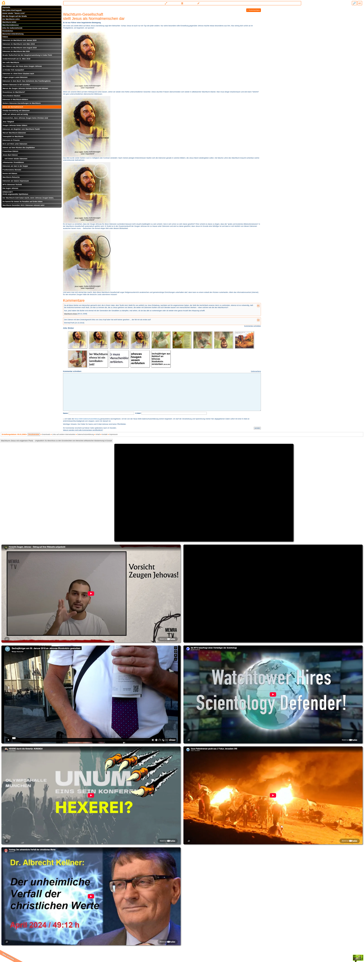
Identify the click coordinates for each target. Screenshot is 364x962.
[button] (182, 3)
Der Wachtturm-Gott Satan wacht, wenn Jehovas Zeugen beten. (28, 198)
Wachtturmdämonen (10, 25)
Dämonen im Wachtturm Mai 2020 (16, 51)
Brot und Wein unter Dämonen (15, 144)
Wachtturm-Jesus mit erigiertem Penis (17, 441)
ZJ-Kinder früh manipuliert (13, 70)
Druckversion (33, 434)
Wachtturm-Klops (70, 314)
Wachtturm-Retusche (11, 177)
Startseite (6, 7)
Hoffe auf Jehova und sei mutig (15, 114)
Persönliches (7, 31)
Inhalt (98, 434)
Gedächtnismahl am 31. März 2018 (16, 59)
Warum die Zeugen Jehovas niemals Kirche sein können (25, 88)
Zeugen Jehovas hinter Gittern (15, 125)
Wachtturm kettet (9, 22)
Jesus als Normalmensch (13, 107)
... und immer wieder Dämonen (15, 159)
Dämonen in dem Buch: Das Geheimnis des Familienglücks (27, 81)
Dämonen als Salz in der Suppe (15, 166)
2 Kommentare (253, 10)
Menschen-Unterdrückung (13, 34)
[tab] (182, 2)
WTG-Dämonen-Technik (12, 185)
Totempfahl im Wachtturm (13, 136)
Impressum (113, 434)
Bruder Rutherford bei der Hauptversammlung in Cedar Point (27, 55)
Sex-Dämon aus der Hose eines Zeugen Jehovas (22, 66)
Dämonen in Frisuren (11, 140)
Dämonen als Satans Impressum (16, 181)
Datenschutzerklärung (85, 434)
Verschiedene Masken (11, 96)
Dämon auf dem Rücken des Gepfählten (19, 148)
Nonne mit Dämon (10, 173)
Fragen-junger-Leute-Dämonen (15, 77)
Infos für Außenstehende (12, 28)
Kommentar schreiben (252, 326)
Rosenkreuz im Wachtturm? (14, 92)
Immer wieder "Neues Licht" (13, 13)
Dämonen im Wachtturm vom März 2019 (19, 44)
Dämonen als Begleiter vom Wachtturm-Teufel (21, 129)
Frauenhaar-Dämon (10, 151)
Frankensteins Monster (12, 170)
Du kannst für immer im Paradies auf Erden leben (22, 201)
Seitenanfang (256, 371)
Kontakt (104, 434)
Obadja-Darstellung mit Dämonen (16, 111)
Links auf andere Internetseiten (63, 434)
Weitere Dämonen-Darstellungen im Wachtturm (22, 103)
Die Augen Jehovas (10, 188)
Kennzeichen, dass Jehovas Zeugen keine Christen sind (25, 118)
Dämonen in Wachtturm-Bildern (15, 99)
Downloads (46, 434)
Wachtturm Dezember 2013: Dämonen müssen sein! (23, 205)
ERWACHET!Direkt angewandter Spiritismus (15, 193)
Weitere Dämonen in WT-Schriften (16, 85)
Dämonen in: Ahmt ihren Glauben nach (18, 74)
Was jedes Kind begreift (12, 10)
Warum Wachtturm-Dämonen (14, 133)
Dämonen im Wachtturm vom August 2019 (20, 48)
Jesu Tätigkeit (8, 122)
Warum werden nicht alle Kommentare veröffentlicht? (83, 430)
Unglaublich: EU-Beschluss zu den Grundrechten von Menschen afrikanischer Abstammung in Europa (73, 441)
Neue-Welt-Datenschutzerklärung (87, 419)
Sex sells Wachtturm (11, 62)
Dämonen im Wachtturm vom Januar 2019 (19, 40)
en (359, 3)
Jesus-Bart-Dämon (10, 155)
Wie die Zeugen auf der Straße (14, 16)
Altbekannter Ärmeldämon (13, 162)
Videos (5, 37)
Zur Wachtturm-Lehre (11, 19)
